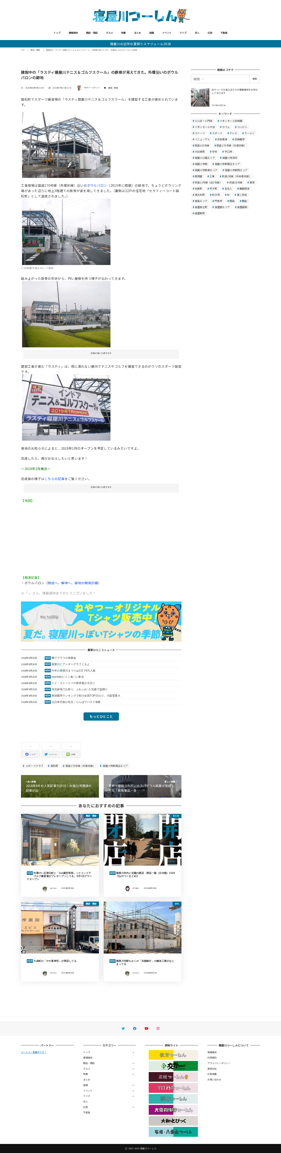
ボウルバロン (97, 185)
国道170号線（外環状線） (80, 765)
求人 (197, 32)
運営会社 (212, 1068)
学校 (214, 151)
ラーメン (249, 133)
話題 (151, 32)
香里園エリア (222, 207)
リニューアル (202, 139)
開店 (244, 201)
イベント (166, 32)
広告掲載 (212, 1074)
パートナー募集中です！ (33, 1052)
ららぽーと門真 (203, 120)
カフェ (226, 127)
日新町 (198, 188)
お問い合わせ (214, 1079)
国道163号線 (202, 145)
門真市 (218, 201)
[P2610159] (66, 313)
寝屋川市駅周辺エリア (115, 765)
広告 (210, 32)
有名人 (228, 188)
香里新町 (200, 213)
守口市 (228, 151)
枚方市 (216, 194)
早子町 (213, 188)
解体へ (66, 583)
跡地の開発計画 (86, 583)
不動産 (224, 32)
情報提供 (73, 32)
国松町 (54, 765)
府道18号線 (236, 182)
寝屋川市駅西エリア (236, 170)
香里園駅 (242, 207)
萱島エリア (201, 201)
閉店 (232, 201)
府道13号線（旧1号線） (208, 182)
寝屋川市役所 (230, 157)
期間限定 (244, 188)
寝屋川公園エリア (205, 157)
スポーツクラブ (34, 765)
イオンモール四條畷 (231, 120)
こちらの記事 (54, 478)
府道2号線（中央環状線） (236, 176)
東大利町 (200, 194)
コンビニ (242, 127)
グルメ (109, 32)
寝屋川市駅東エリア (206, 170)
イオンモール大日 (205, 127)
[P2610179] (66, 144)
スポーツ (217, 133)
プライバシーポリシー (219, 1063)
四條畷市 (240, 139)
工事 (212, 176)
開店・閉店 (92, 32)
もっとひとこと (101, 716)
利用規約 (212, 1057)
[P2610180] (66, 406)
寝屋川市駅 (201, 164)
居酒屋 (198, 176)
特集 (123, 32)
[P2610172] (66, 231)
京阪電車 (222, 139)
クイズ (183, 32)
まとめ (137, 32)
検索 (254, 78)
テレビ (233, 133)
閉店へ (53, 583)
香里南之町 (201, 207)
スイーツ (200, 133)
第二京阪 (242, 194)
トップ (56, 32)
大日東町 (200, 151)
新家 (252, 182)
